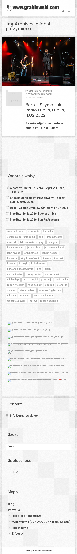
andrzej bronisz (16, 231)
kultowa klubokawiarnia (20, 269)
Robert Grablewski (41, 94)
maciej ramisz (33, 274)
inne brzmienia (15, 247)
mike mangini (30, 279)
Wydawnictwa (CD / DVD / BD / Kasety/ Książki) (40, 521)
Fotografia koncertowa (26, 515)
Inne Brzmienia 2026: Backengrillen (33, 213)
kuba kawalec (38, 263)
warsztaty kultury (43, 295)
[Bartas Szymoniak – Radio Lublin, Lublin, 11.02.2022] (38, 61)
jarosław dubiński (54, 247)
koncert (47, 91)
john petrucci (31, 253)
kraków (11, 263)
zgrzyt (33, 301)
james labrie (33, 247)
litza (39, 269)
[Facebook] (9, 472)
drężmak (12, 242)
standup (11, 290)
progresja (46, 279)
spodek (49, 285)
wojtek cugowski (16, 301)
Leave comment (36, 97)
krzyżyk (23, 263)
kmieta (47, 258)
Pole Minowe (19, 527)
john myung (13, 253)
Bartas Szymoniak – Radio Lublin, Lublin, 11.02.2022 (45, 110)
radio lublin (61, 279)
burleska (48, 231)
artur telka (33, 231)
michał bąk (13, 279)
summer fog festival (50, 290)
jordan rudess (50, 253)
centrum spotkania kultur (21, 237)
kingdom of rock (30, 258)
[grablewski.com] (34, 8)
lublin (48, 269)
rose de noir (35, 285)
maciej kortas (14, 274)
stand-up (62, 285)
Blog (11, 504)
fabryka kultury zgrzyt (32, 242)
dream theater (54, 237)
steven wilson (27, 290)
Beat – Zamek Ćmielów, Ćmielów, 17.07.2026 (39, 207)
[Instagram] (16, 472)
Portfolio (14, 510)
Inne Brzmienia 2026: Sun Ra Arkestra (34, 219)
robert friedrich (15, 285)
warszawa (24, 295)
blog (39, 91)
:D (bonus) (18, 533)
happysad (53, 242)
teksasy (11, 295)
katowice (12, 258)
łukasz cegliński (49, 301)
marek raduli (52, 274)
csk (41, 237)
